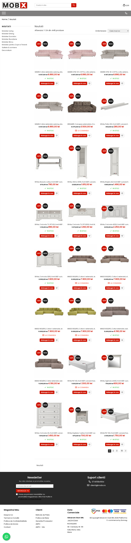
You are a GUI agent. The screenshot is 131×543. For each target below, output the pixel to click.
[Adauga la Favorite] (57, 83)
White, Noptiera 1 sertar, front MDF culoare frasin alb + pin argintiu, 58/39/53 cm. (82, 433)
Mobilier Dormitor (9, 36)
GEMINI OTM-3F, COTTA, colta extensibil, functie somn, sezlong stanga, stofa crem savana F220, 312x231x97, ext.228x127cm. (115, 72)
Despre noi (8, 515)
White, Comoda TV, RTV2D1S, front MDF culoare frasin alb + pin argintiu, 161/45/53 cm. (82, 224)
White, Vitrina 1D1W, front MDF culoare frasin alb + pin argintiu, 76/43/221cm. (82, 182)
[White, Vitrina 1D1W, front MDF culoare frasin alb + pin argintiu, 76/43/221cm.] (82, 162)
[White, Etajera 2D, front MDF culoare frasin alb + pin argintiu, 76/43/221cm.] (115, 161)
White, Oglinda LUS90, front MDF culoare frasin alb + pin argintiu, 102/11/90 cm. (115, 381)
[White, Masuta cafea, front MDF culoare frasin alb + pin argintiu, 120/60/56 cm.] (49, 162)
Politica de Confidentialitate (29, 499)
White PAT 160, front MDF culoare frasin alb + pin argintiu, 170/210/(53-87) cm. (115, 433)
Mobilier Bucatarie (9, 39)
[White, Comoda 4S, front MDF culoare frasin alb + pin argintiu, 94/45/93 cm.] (49, 415)
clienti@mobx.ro (98, 485)
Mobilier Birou (7, 42)
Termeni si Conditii (11, 518)
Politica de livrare (11, 524)
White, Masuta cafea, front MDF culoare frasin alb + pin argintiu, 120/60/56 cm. (49, 182)
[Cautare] (73, 5)
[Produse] (4, 14)
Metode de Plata (43, 515)
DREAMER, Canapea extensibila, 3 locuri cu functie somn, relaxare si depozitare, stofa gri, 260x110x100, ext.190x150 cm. (82, 124)
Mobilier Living (7, 31)
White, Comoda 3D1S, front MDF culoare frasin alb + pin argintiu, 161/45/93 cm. (49, 276)
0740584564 (97, 481)
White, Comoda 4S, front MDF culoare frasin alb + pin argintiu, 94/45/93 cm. (49, 433)
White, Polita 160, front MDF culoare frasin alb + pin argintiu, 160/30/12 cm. (115, 124)
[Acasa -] (15, 5)
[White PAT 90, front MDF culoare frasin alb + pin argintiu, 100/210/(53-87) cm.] (82, 363)
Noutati (13, 19)
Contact (7, 527)
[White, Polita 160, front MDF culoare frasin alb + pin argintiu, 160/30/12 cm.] (115, 107)
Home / (5, 19)
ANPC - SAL (40, 527)
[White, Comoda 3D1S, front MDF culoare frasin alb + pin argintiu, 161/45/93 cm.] (49, 259)
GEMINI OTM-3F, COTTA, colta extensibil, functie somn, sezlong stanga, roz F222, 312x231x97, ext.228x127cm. (82, 72)
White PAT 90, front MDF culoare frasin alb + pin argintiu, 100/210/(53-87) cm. (82, 381)
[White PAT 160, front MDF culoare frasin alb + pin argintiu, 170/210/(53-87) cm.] (115, 415)
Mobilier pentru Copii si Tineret (14, 44)
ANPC (38, 524)
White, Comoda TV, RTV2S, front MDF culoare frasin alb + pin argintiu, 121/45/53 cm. (49, 224)
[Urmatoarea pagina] (125, 451)
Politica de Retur (42, 518)
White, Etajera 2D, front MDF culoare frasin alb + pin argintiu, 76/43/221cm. (115, 182)
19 (122, 450)
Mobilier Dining (8, 33)
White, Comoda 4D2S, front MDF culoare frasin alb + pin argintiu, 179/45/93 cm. (115, 224)
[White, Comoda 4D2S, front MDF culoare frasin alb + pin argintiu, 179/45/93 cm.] (115, 212)
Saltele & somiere (9, 47)
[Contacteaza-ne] (126, 13)
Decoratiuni (7, 50)
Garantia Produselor (44, 521)
